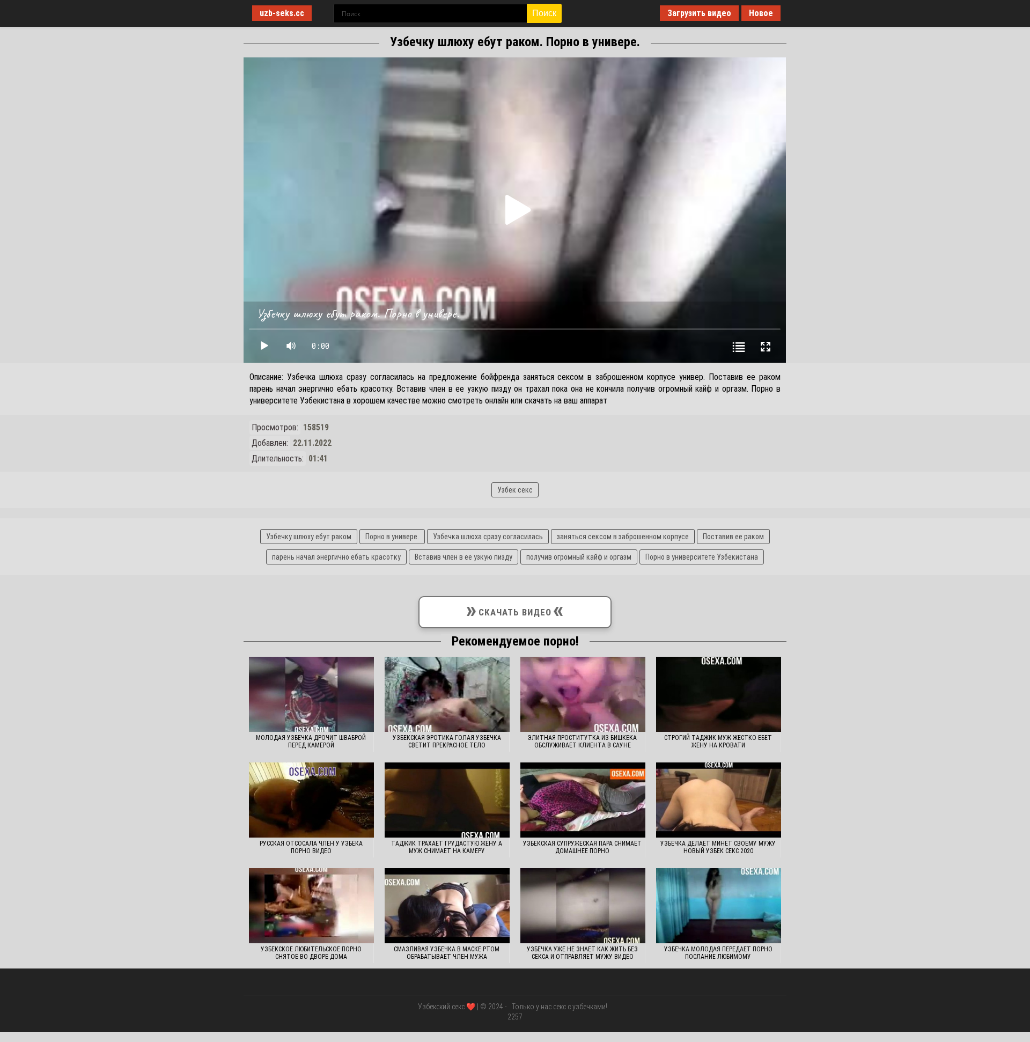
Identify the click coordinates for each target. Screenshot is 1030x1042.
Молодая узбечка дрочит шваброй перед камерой (311, 741)
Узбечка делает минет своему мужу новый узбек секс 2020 (718, 847)
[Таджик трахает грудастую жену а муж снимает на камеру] (447, 800)
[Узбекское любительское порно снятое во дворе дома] (311, 905)
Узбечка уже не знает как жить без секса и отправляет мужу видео (582, 952)
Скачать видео (515, 609)
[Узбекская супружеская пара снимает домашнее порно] (582, 800)
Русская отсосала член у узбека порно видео (311, 847)
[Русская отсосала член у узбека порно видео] (311, 800)
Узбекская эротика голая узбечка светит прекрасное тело (447, 741)
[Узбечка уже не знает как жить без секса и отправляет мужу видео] (582, 905)
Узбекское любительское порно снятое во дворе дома (311, 952)
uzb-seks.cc (282, 13)
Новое (761, 13)
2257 (515, 1016)
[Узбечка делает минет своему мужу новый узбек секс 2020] (718, 800)
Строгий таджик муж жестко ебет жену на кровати (718, 741)
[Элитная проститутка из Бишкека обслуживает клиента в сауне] (582, 694)
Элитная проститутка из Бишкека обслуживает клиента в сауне (582, 741)
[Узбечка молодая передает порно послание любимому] (718, 905)
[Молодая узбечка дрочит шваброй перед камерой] (311, 694)
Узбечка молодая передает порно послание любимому (718, 952)
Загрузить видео (699, 13)
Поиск (544, 13)
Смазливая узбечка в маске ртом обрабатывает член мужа (446, 952)
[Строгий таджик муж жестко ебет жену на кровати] (718, 694)
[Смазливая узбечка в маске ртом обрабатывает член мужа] (447, 905)
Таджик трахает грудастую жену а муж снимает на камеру (446, 847)
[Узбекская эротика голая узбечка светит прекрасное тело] (447, 694)
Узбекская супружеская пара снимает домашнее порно (582, 847)
